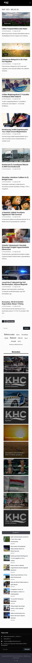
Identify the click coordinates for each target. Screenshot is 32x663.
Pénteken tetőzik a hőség (14, 438)
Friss (5, 54)
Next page (11, 321)
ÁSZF (25, 643)
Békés (18, 334)
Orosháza (25, 335)
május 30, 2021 (17, 31)
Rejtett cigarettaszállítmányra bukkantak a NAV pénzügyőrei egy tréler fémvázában (16, 367)
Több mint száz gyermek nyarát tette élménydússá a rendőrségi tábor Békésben (14, 504)
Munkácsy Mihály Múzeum (16, 344)
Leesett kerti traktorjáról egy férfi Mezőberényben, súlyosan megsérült (14, 283)
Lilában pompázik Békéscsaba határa (14, 29)
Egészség (6, 89)
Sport (26, 338)
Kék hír (20, 338)
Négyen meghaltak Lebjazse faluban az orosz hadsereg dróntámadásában (15, 384)
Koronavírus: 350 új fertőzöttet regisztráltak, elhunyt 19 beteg (12, 303)
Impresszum (7, 643)
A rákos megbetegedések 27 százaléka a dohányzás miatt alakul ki (15, 95)
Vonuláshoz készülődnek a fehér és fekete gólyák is (14, 454)
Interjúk (13, 341)
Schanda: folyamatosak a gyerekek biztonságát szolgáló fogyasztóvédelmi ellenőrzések (15, 247)
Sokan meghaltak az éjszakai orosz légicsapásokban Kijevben (15, 418)
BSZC (19, 341)
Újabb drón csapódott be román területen (14, 522)
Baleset (6, 159)
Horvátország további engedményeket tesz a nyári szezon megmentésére (15, 131)
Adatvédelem (19, 643)
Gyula (6, 338)
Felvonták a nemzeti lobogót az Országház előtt (15, 488)
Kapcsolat (13, 643)
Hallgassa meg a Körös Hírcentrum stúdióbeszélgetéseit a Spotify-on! (13, 469)
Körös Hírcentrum (7, 31)
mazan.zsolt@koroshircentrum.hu (12, 641)
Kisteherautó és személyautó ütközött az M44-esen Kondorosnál (15, 166)
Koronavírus (7, 124)
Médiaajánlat (4, 645)
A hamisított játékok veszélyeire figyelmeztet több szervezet (13, 213)
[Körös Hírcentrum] (5, 3)
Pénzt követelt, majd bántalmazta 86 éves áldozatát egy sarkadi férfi (14, 401)
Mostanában (16, 352)
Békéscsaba (7, 23)
